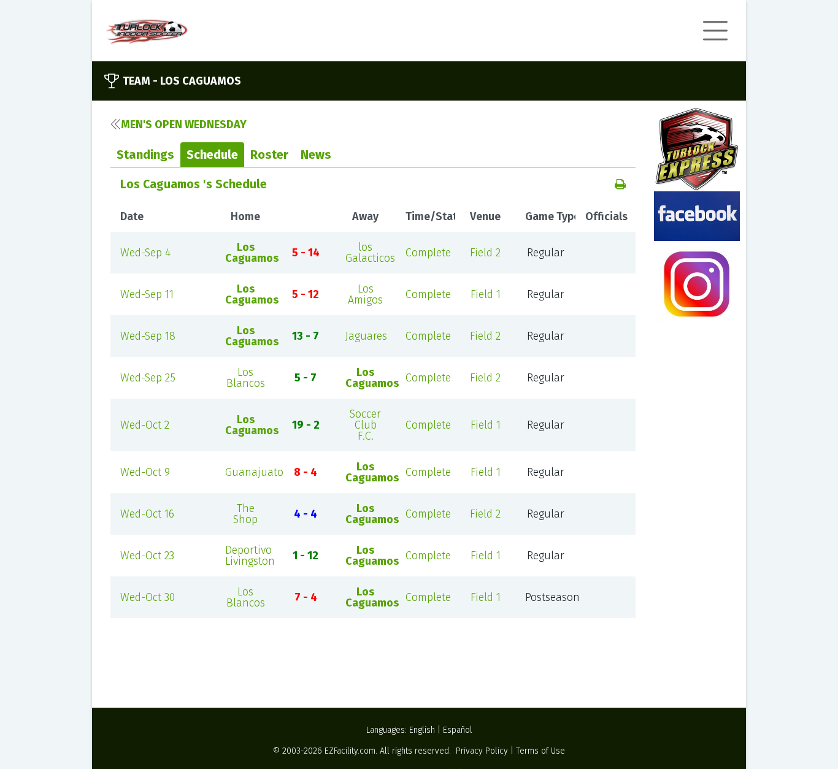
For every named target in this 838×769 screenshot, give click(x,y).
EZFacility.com (350, 751)
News (316, 154)
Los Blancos (245, 377)
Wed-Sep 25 (147, 377)
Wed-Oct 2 (144, 425)
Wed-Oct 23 (147, 555)
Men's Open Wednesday (184, 124)
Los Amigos (365, 294)
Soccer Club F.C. (365, 425)
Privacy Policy (482, 751)
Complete (428, 252)
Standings (145, 154)
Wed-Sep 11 (147, 294)
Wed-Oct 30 (147, 597)
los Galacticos (370, 252)
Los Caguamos (252, 252)
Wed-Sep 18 (147, 336)
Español (457, 730)
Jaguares (366, 336)
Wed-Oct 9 (145, 472)
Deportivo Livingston (250, 555)
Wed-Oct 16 (147, 514)
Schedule (212, 154)
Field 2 (485, 252)
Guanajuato (254, 472)
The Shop (245, 514)
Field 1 (486, 294)
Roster (269, 154)
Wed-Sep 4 (145, 252)
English (422, 730)
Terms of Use (540, 751)
